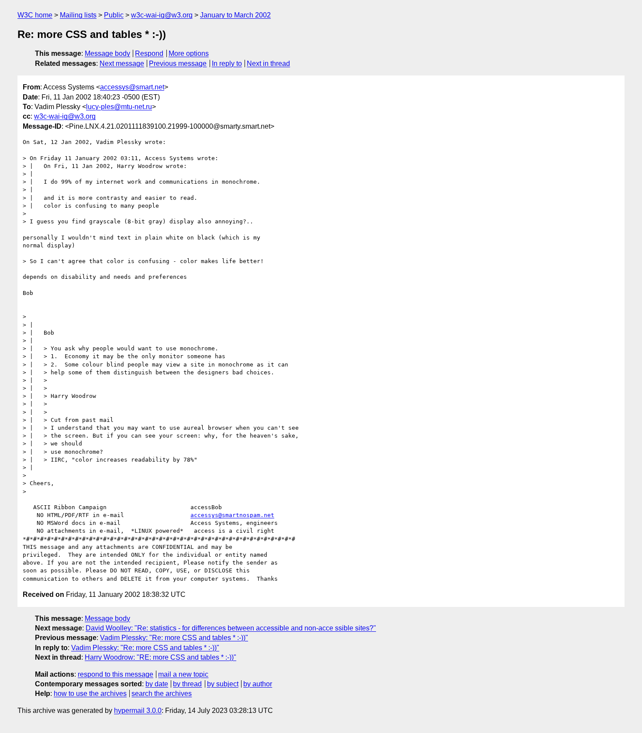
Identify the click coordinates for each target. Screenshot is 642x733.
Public (114, 15)
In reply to (227, 63)
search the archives (161, 693)
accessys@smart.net (132, 87)
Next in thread (268, 63)
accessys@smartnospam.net (232, 515)
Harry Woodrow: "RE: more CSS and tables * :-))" (160, 657)
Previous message (178, 63)
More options (189, 53)
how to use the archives (90, 693)
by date (156, 684)
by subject (222, 684)
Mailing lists (78, 15)
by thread (187, 684)
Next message (122, 63)
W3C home (34, 15)
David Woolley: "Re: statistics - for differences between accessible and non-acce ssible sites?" (231, 628)
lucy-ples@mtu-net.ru (119, 106)
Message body (107, 53)
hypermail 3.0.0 (138, 710)
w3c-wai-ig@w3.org (162, 15)
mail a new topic (183, 674)
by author (257, 684)
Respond (149, 53)
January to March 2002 (235, 15)
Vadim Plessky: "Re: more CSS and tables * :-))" (174, 637)
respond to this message (115, 674)
